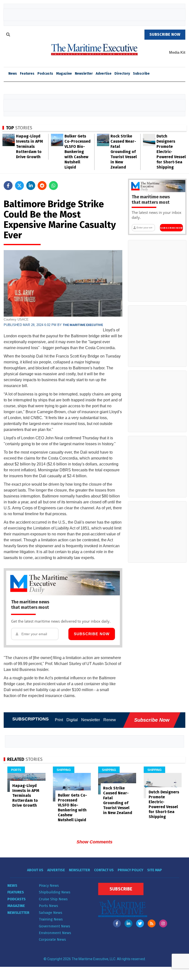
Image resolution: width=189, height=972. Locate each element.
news (12, 73)
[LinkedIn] (128, 923)
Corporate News (52, 939)
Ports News (48, 906)
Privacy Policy (130, 870)
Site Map (154, 870)
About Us (35, 870)
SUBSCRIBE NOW (164, 34)
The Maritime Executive (83, 325)
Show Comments (94, 841)
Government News (54, 926)
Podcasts (45, 73)
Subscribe (141, 73)
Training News (51, 919)
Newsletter (84, 73)
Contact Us (104, 870)
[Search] (8, 35)
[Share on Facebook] (8, 185)
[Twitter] (140, 923)
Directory (122, 73)
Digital (72, 720)
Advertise (103, 73)
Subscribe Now (92, 634)
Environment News (55, 933)
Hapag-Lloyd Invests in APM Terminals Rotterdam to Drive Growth (29, 146)
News (12, 885)
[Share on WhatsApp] (53, 185)
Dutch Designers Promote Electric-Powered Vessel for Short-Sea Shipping (171, 152)
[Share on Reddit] (42, 185)
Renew (109, 720)
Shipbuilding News (54, 892)
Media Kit (177, 52)
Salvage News (50, 912)
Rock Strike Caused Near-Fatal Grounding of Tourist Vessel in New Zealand (123, 152)
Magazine (64, 73)
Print (59, 720)
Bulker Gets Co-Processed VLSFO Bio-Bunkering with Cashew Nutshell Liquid (77, 152)
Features (27, 73)
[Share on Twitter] (19, 185)
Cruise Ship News (53, 899)
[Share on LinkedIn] (30, 185)
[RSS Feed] (152, 923)
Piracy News (49, 885)
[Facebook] (117, 923)
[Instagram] (163, 923)
